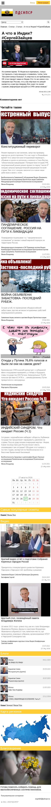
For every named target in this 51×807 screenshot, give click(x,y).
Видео (36, 177)
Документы (43, 177)
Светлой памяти (7, 643)
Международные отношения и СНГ (14, 247)
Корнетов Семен (14, 669)
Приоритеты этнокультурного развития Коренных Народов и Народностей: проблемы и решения (22, 568)
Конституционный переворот (20, 146)
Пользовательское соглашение (12, 796)
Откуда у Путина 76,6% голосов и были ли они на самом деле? (24, 362)
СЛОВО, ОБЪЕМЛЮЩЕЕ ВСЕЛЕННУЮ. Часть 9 (24, 699)
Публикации (25, 575)
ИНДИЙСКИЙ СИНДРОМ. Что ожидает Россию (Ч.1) (21, 429)
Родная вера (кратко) (16, 681)
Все (14, 515)
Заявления (18, 177)
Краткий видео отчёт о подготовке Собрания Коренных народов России (24, 560)
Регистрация (43, 2)
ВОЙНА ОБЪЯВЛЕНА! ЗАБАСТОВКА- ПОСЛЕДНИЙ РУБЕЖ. (21, 298)
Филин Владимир (7, 184)
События (18, 575)
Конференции (40, 641)
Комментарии (6, 250)
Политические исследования (11, 179)
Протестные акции (29, 179)
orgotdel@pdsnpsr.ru (42, 799)
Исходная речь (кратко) (17, 672)
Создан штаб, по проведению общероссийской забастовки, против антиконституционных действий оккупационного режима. (23, 310)
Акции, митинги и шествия (18, 317)
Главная (3, 26)
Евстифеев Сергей (7, 577)
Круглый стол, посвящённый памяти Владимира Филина (20, 619)
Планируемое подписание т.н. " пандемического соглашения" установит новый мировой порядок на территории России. (23, 240)
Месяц (9, 515)
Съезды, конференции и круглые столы (15, 641)
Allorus (10, 660)
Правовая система (33, 247)
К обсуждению (27, 177)
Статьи (11, 26)
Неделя (9, 705)
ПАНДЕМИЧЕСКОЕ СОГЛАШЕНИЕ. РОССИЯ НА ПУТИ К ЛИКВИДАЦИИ (21, 228)
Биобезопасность (7, 177)
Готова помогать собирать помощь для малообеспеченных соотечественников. (21, 788)
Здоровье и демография (23, 457)
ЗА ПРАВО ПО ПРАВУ (15, 663)
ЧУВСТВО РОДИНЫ (15, 690)
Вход (32, 2)
